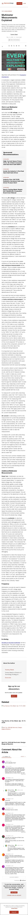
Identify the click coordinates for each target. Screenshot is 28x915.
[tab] (6, 756)
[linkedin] (11, 45)
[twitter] (14, 45)
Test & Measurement (7, 11)
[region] (14, 818)
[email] (19, 45)
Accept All (14, 912)
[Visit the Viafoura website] (23, 880)
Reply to (11, 791)
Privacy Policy (14, 908)
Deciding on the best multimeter (11, 642)
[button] (3, 3)
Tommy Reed (14, 34)
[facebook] (9, 45)
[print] (25, 45)
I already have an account (14, 895)
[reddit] (16, 45)
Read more (23, 774)
